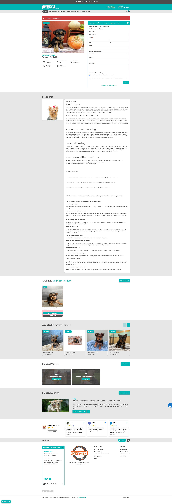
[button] (129, 429)
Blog (89, 11)
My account (123, 449)
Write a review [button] (52, 431)
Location (91, 31)
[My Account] (126, 11)
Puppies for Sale (53, 11)
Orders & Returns (125, 454)
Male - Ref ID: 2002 (92, 352)
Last (110, 42)
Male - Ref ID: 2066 (70, 352)
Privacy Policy (125, 497)
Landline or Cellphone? (95, 51)
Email (90, 45)
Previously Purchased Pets (72, 11)
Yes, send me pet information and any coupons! (102, 75)
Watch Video (56, 379)
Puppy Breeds (83, 11)
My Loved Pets (124, 452)
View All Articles (124, 393)
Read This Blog (78, 411)
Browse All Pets (124, 281)
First (90, 42)
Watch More (125, 364)
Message (91, 63)
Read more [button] (90, 434)
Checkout (123, 456)
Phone (91, 57)
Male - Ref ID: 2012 (114, 352)
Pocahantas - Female (50, 307)
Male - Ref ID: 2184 (48, 352)
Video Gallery (61, 11)
